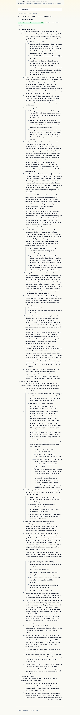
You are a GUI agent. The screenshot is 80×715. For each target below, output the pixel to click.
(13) (24, 332)
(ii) (33, 454)
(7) (24, 194)
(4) (24, 107)
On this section (24, 9)
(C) (28, 60)
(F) (28, 585)
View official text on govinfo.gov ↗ (53, 22)
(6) (24, 173)
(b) (19, 381)
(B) (28, 55)
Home (19, 13)
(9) (24, 229)
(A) (28, 44)
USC (22, 13)
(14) (24, 346)
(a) (19, 29)
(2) (24, 77)
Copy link (20, 25)
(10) (24, 272)
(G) (28, 590)
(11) (24, 295)
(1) (24, 36)
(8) (24, 211)
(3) (24, 96)
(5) (24, 141)
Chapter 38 (31, 13)
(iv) (33, 469)
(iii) (33, 459)
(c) (19, 676)
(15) (24, 369)
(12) (24, 315)
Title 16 (25, 13)
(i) (33, 449)
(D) (28, 572)
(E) (28, 577)
